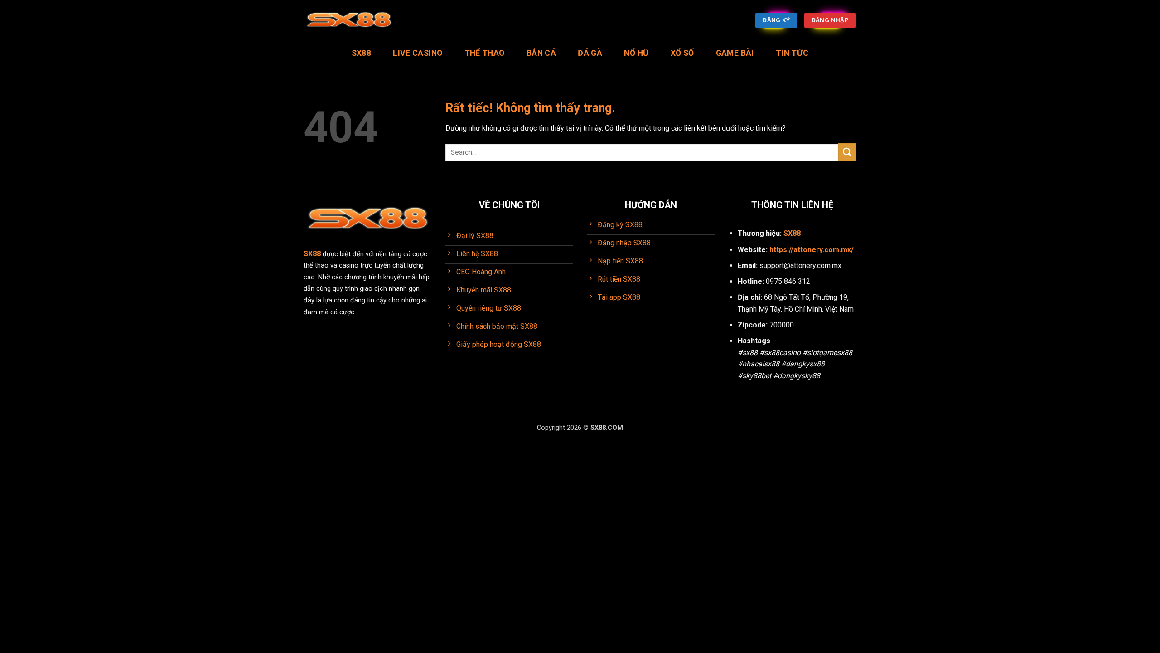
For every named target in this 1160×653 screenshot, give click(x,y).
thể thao (484, 53)
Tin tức (792, 53)
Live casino (417, 53)
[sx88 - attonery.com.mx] (349, 20)
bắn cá (541, 53)
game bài (735, 53)
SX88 (361, 53)
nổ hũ (636, 53)
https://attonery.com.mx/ (811, 249)
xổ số (682, 53)
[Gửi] (847, 152)
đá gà (590, 53)
